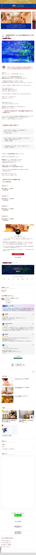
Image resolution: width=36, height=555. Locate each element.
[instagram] (15, 257)
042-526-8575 (13, 2)
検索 (33, 371)
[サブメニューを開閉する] (33, 446)
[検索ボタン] (34, 6)
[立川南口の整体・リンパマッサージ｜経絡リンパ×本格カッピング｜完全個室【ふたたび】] (18, 6)
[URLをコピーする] (32, 279)
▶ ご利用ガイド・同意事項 (6, 544)
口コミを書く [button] (8, 302)
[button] (4, 279)
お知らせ (3, 446)
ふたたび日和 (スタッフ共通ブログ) (8, 449)
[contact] (20, 257)
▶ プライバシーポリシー (5, 546)
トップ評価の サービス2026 (20, 364)
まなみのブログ (5, 38)
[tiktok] (17, 257)
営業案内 (9, 38)
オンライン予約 (24, 2)
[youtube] (18, 257)
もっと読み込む (18, 356)
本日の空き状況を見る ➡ (18, 254)
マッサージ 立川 (15, 262)
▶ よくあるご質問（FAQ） (6, 542)
